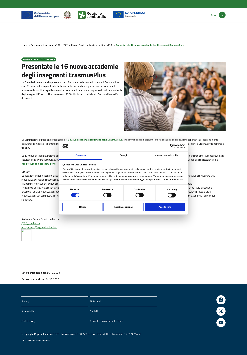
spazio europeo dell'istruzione (38, 164)
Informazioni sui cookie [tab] (166, 155)
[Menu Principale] (5, 15)
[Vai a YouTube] (192, 322)
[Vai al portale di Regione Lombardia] (95, 15)
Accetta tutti (165, 207)
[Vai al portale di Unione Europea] (42, 15)
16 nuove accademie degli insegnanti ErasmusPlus (94, 140)
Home (24, 45)
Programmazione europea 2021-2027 (49, 45)
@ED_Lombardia (30, 223)
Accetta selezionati (123, 207)
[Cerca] (222, 15)
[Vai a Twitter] (192, 311)
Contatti (94, 311)
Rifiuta (82, 207)
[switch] (107, 195)
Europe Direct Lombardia (83, 45)
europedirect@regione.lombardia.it (39, 227)
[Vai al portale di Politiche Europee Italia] (70, 15)
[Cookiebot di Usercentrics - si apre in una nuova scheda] (172, 146)
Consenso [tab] (80, 155)
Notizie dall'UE (105, 45)
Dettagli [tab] (124, 155)
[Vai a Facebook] (192, 300)
